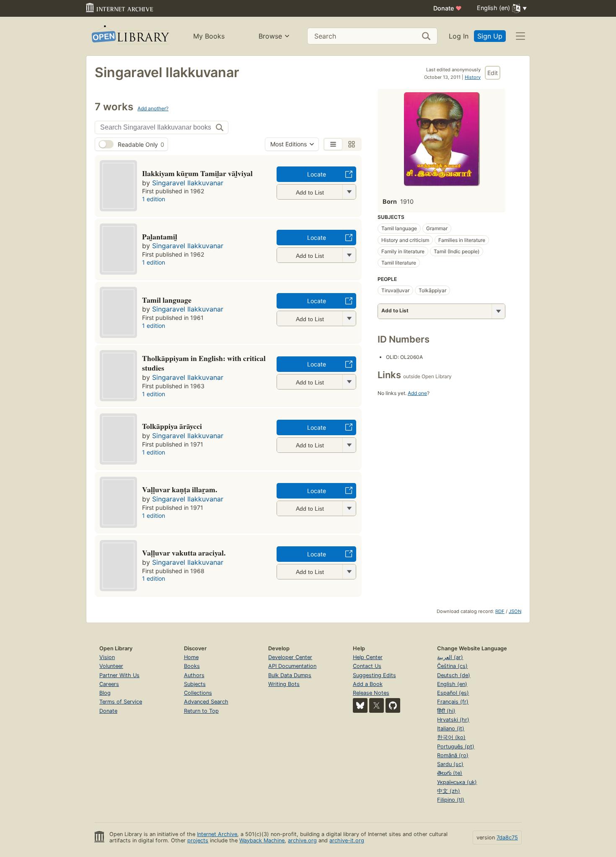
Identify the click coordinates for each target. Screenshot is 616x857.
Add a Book (368, 684)
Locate (316, 174)
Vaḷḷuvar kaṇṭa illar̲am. (179, 489)
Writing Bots (284, 684)
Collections (198, 693)
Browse (270, 36)
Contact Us (367, 666)
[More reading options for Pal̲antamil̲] (349, 255)
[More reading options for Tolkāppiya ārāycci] (349, 445)
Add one (417, 393)
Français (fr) (452, 702)
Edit (492, 72)
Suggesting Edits (374, 675)
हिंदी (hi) (446, 711)
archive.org (302, 840)
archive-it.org (346, 840)
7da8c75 (507, 837)
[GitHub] (393, 705)
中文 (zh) (448, 791)
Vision (107, 657)
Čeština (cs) (452, 666)
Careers (109, 684)
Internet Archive (217, 834)
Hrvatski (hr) (453, 720)
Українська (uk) (457, 782)
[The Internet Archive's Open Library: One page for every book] (129, 36)
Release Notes (371, 693)
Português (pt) (455, 746)
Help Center (368, 657)
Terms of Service (120, 702)
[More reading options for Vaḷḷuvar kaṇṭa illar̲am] (349, 508)
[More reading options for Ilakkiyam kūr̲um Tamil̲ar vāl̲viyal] (349, 192)
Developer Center (290, 657)
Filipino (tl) (450, 800)
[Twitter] (376, 705)
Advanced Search (206, 702)
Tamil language (167, 299)
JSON (515, 611)
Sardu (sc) (450, 764)
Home (191, 657)
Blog (105, 693)
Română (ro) (452, 755)
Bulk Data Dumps (289, 675)
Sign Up (489, 36)
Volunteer (111, 666)
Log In (458, 36)
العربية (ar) (450, 657)
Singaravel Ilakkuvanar (187, 183)
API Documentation (292, 666)
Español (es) (453, 693)
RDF (500, 611)
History (473, 77)
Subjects (195, 684)
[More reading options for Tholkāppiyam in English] (349, 382)
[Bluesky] (360, 705)
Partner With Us (119, 675)
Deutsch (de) (453, 675)
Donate (447, 8)
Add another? (152, 108)
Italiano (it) (450, 728)
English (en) (452, 684)
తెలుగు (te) (449, 773)
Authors (194, 675)
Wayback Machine (262, 840)
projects (197, 840)
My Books (209, 36)
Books (192, 666)
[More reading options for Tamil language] (349, 318)
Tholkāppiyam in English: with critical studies (204, 363)
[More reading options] (498, 311)
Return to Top (201, 711)
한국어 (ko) (451, 737)
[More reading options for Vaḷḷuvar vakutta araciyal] (349, 571)
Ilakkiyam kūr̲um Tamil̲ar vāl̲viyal (197, 173)
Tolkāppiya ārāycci (172, 426)
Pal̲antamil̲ (159, 236)
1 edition (153, 199)
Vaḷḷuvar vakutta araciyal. (183, 552)
